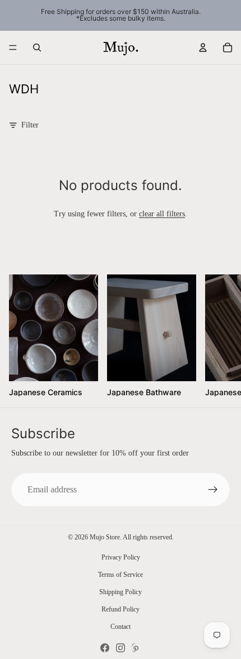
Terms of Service (120, 575)
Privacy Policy (120, 557)
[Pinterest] (136, 647)
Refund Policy (120, 609)
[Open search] (37, 47)
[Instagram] (120, 647)
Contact (120, 626)
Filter (30, 125)
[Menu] (13, 47)
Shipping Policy (120, 592)
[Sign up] (213, 489)
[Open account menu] (203, 47)
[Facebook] (104, 647)
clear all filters (162, 214)
